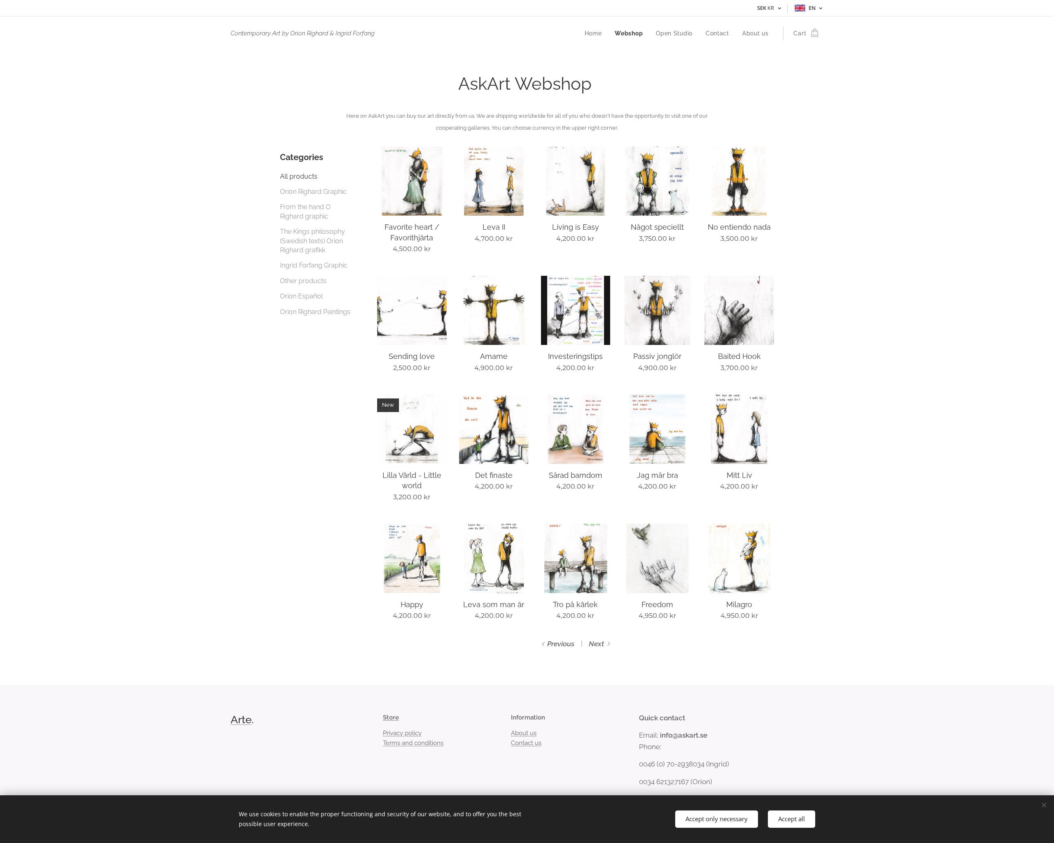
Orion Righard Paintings (315, 312)
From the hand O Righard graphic (305, 211)
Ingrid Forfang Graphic (313, 265)
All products (298, 176)
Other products (303, 281)
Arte (241, 719)
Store (391, 717)
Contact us (526, 743)
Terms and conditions (413, 743)
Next (596, 644)
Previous (560, 644)
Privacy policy (402, 733)
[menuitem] (596, 33)
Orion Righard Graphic (313, 192)
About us (523, 733)
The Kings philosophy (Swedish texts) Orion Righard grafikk (312, 241)
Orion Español (301, 296)
